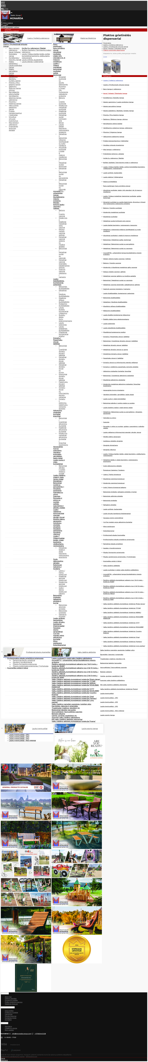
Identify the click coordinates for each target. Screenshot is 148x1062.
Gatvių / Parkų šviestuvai (62, 572)
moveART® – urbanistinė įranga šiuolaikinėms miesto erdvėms (58, 196)
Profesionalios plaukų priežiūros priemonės (25, 658)
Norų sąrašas (9, 1030)
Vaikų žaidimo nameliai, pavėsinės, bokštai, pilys (71, 704)
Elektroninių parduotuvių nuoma (12, 1056)
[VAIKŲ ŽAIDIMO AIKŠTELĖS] (77, 877)
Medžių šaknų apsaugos (59, 520)
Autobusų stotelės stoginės (57, 525)
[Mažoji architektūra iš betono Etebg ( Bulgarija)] (77, 791)
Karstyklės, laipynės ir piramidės (65, 706)
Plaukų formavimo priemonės (25, 664)
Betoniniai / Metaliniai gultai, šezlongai (62, 162)
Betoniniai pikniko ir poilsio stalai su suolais (62, 469)
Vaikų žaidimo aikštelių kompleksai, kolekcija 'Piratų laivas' (76, 679)
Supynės (56, 496)
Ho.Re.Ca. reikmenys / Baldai (34, 48)
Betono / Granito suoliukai (62, 101)
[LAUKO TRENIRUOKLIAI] (26, 906)
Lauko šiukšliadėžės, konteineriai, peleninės (58, 282)
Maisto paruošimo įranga (13, 71)
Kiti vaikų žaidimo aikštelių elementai (67, 719)
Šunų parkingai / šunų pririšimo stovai (59, 47)
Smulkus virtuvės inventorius (13, 119)
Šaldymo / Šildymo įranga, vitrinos (15, 88)
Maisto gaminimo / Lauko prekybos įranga (15, 64)
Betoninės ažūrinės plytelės (62, 607)
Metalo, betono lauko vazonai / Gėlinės (58, 205)
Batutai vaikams (58, 714)
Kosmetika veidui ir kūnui (17, 668)
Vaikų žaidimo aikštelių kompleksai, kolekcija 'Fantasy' (74, 698)
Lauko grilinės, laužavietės (32, 60)
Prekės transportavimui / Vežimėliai (15, 113)
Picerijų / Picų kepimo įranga (14, 83)
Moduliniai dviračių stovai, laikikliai (62, 377)
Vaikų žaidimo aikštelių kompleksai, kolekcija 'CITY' (73, 689)
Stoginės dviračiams (57, 530)
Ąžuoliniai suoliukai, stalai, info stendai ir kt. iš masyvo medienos (59, 57)
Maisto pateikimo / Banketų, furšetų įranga (14, 78)
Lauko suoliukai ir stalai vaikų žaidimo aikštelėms (72, 658)
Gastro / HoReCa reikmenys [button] (38, 38)
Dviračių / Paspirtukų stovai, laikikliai (57, 341)
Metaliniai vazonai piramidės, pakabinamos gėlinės (62, 264)
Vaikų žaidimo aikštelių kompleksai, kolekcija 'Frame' (74, 721)
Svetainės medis (10, 1018)
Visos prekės (9, 1011)
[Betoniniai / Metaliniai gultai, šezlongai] (26, 934)
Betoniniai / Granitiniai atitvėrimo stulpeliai (62, 422)
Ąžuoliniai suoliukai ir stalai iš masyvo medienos (62, 152)
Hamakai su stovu (58, 493)
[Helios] (26, 848)
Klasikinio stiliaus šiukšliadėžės (62, 300)
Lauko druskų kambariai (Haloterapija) (59, 624)
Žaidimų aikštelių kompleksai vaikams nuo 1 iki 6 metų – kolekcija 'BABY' (75, 665)
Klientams (4, 1023)
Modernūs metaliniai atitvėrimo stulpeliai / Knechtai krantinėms (62, 439)
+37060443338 (40, 1034)
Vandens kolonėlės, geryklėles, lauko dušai (58, 455)
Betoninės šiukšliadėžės (62, 287)
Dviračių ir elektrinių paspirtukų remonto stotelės (62, 404)
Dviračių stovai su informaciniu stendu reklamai (62, 392)
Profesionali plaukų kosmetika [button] (38, 652)
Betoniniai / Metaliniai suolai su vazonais (62, 253)
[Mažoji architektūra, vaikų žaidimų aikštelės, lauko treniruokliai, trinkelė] (12, 19)
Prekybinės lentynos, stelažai (13, 128)
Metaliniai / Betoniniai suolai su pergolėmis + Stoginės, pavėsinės (58, 486)
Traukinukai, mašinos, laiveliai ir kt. (66, 708)
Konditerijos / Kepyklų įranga (15, 59)
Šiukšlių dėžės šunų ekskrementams (62, 318)
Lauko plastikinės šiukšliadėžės (62, 328)
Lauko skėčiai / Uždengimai (32, 62)
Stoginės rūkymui (57, 533)
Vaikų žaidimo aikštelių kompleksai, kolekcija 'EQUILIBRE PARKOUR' (75, 686)
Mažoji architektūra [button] (88, 38)
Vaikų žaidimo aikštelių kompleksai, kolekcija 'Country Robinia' (74, 694)
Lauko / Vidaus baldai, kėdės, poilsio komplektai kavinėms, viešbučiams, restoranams (36, 56)
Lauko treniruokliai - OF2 (19, 739)
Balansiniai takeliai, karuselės (64, 710)
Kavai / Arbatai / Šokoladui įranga (15, 54)
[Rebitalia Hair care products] (80, 763)
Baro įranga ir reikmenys (14, 49)
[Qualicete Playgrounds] (26, 877)
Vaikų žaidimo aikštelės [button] (87, 652)
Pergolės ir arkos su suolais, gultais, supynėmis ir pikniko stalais (59, 503)
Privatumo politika (11, 1000)
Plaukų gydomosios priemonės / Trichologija (30, 666)
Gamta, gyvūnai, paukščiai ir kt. (64, 716)
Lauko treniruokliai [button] (39, 729)
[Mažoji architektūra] (26, 791)
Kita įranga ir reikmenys (14, 124)
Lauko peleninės (62, 324)
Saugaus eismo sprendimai (58, 630)
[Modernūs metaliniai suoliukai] (26, 820)
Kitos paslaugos (57, 642)
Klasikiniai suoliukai (62, 112)
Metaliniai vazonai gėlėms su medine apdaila (62, 242)
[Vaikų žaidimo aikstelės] (77, 906)
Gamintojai (8, 1014)
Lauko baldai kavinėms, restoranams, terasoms (62, 128)
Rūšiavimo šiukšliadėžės (62, 305)
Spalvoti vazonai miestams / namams (62, 273)
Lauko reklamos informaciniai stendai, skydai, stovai (58, 513)
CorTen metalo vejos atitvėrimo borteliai (58, 636)
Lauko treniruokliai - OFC (19, 735)
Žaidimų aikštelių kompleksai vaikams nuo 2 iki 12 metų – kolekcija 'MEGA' (75, 673)
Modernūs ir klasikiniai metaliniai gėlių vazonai (62, 222)
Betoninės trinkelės (62, 612)
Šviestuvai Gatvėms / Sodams (57, 567)
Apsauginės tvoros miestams (58, 449)
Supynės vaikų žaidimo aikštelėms (66, 718)
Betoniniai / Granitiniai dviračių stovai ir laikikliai (62, 350)
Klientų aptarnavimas (8, 1007)
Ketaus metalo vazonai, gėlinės (62, 232)
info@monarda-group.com (21, 1034)
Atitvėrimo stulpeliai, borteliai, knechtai (57, 413)
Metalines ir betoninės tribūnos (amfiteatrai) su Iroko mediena (62, 139)
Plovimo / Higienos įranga (15, 103)
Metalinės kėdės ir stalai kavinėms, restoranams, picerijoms (62, 552)
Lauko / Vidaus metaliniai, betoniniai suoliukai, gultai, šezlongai (57, 69)
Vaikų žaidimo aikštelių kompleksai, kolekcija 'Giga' (73, 697)
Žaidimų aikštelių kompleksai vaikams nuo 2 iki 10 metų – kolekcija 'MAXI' (75, 669)
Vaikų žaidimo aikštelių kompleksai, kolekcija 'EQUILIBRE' (75, 691)
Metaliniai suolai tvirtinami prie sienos (62, 119)
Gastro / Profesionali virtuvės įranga (15, 45)
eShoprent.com (31, 1056)
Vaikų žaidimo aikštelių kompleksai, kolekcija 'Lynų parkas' (73, 701)
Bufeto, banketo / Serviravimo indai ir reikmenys (36, 51)
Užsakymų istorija (11, 1028)
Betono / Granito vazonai (62, 213)
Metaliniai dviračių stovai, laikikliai (62, 360)
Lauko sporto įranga (90, 729)
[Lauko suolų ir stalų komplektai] (77, 848)
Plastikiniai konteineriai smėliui (62, 334)
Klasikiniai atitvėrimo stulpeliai (62, 429)
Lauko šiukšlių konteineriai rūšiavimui (62, 310)
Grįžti (105, 57)
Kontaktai (8, 1020)
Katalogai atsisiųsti (12, 31)
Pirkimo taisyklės (11, 998)
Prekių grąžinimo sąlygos (13, 1002)
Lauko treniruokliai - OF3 (19, 737)
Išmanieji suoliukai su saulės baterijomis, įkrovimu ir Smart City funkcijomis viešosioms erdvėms (62, 86)
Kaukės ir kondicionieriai (22, 662)
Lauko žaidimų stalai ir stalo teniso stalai (59, 477)
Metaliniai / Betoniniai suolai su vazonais (62, 184)
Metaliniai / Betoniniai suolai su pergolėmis (62, 173)
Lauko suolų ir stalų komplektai (59, 462)
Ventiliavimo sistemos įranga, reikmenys (15, 98)
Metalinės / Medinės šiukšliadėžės (62, 293)
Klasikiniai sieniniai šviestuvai (62, 578)
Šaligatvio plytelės (62, 615)
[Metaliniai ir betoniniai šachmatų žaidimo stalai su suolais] (77, 820)
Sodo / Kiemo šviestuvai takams (62, 591)
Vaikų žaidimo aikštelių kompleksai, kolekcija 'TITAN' (74, 681)
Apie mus (8, 997)
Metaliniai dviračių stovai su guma (62, 368)
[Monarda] (26, 963)
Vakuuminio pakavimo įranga (14, 107)
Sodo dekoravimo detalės (58, 561)
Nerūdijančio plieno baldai (14, 93)
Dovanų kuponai (10, 1016)
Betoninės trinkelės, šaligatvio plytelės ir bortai (57, 599)
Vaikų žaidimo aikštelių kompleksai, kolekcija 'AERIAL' (74, 683)
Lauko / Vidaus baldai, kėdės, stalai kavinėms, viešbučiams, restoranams (59, 541)
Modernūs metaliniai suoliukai (62, 107)
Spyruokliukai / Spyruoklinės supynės (67, 712)
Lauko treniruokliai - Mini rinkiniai (22, 741)
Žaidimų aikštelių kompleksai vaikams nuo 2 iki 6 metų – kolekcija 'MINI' (75, 676)
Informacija (5, 993)
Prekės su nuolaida (11, 1012)
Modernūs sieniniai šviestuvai (62, 584)
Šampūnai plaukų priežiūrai (24, 660)
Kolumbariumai (59, 645)
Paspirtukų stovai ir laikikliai (62, 384)
